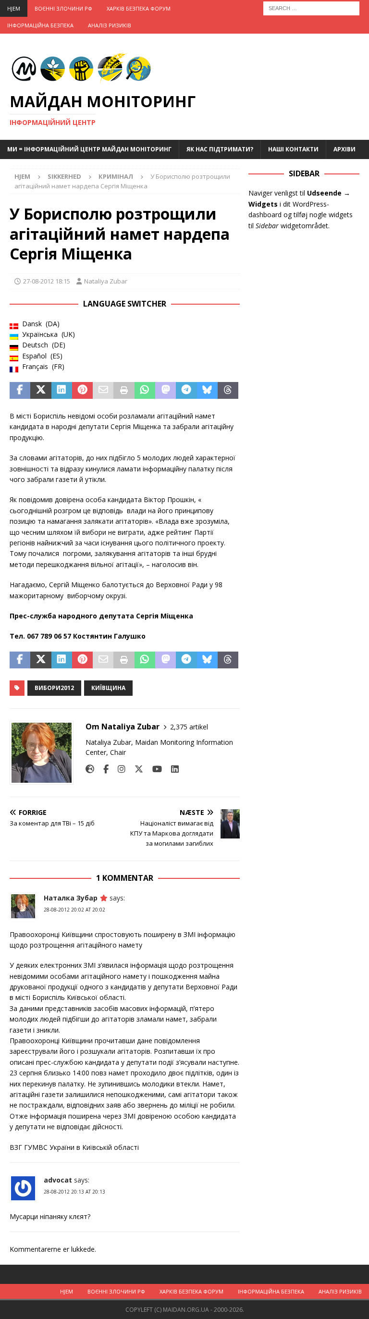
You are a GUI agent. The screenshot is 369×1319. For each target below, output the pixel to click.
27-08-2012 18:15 (46, 281)
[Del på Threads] (228, 390)
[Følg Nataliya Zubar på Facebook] (102, 769)
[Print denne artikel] (123, 390)
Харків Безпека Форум (139, 8)
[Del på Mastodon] (165, 390)
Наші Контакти (293, 149)
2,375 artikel (189, 726)
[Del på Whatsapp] (145, 390)
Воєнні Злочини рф (63, 8)
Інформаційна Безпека (40, 25)
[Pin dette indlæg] (82, 390)
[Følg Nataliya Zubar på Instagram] (118, 769)
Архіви (344, 149)
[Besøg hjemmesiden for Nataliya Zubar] (90, 769)
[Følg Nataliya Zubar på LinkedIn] (171, 769)
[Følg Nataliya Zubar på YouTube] (153, 769)
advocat (58, 1179)
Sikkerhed (64, 176)
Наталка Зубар (71, 897)
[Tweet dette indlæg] (40, 390)
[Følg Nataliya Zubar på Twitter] (135, 769)
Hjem (13, 8)
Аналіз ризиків (109, 25)
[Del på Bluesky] (207, 390)
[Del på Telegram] (186, 390)
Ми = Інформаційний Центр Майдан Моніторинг (89, 149)
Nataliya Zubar (105, 281)
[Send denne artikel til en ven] (103, 390)
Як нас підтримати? (219, 149)
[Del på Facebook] (20, 390)
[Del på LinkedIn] (61, 390)
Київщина (108, 688)
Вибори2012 (54, 688)
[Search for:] (311, 7)
